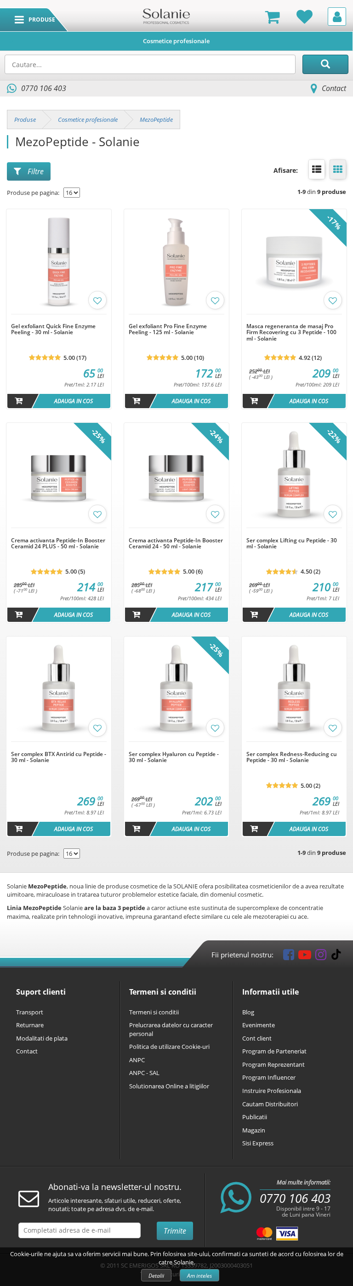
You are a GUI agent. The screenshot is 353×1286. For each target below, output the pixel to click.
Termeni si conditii (154, 1012)
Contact (334, 88)
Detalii (156, 1276)
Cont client (257, 1038)
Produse (25, 119)
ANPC (137, 1060)
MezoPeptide (156, 119)
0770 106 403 (295, 1198)
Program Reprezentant (273, 1064)
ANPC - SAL (144, 1073)
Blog (248, 1012)
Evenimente (258, 1025)
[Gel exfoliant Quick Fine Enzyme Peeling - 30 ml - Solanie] (59, 319)
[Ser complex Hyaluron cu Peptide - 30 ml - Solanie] (176, 746)
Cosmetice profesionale (176, 41)
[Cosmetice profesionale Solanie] (166, 15)
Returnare (30, 1025)
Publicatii (254, 1117)
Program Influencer (269, 1077)
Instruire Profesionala (271, 1091)
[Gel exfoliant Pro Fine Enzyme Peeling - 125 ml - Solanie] (176, 319)
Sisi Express (257, 1143)
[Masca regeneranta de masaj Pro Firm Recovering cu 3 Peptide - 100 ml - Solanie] (294, 319)
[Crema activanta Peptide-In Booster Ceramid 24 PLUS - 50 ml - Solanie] (59, 533)
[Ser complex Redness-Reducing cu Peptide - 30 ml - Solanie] (294, 746)
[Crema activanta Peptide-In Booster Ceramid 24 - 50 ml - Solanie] (176, 533)
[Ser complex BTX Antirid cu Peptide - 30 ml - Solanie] (59, 746)
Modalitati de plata (42, 1038)
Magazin (253, 1130)
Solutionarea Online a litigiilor (169, 1086)
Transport (29, 1012)
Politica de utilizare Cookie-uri (169, 1046)
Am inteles (199, 1276)
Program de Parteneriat (274, 1051)
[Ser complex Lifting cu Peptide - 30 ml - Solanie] (294, 533)
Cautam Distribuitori (270, 1104)
